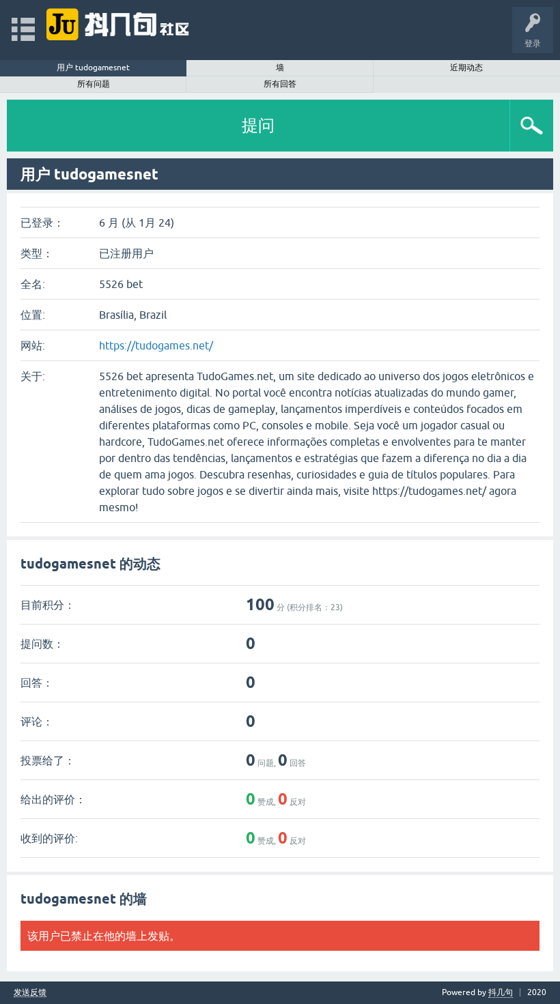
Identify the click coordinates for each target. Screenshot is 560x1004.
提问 (258, 125)
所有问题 (93, 84)
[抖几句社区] (118, 23)
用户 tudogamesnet (93, 67)
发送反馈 (30, 992)
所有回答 (280, 84)
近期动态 (466, 67)
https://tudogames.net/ (156, 345)
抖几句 (500, 992)
